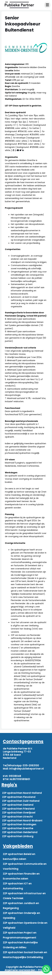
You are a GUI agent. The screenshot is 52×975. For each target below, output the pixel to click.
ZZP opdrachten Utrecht (17, 816)
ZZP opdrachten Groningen (19, 824)
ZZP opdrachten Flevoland (18, 797)
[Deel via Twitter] (20, 150)
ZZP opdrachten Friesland (18, 808)
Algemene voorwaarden (20, 970)
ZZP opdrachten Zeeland (17, 805)
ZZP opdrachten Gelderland (19, 832)
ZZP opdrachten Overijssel (18, 812)
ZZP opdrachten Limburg (17, 836)
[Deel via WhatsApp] (15, 150)
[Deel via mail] (18, 150)
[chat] (46, 969)
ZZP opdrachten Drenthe (17, 828)
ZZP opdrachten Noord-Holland (22, 793)
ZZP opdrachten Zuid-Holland (20, 801)
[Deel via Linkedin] (23, 150)
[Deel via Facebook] (13, 150)
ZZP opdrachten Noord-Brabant (22, 820)
